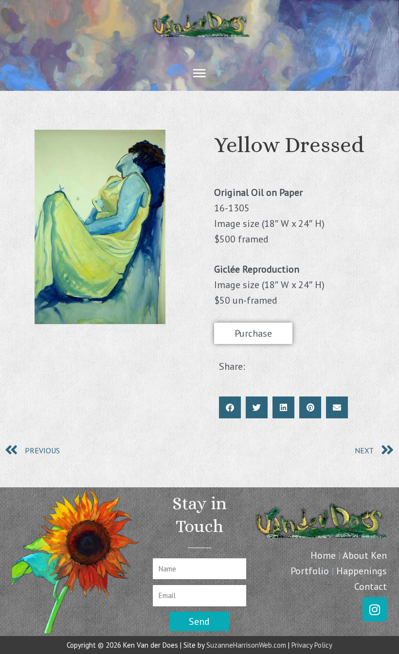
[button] (230, 407)
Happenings (361, 571)
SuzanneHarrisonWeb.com (246, 645)
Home (323, 555)
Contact (370, 586)
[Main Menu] (199, 73)
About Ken (365, 555)
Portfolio (309, 571)
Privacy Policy (311, 645)
